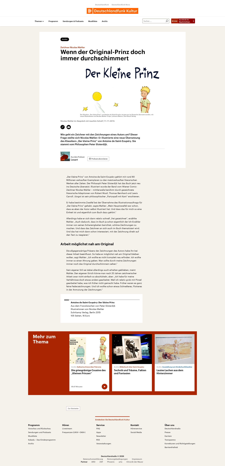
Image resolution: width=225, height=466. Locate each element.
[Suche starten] (167, 21)
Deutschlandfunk (102, 5)
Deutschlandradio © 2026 (112, 456)
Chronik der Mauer (134, 462)
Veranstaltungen (103, 443)
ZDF (101, 462)
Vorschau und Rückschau (39, 428)
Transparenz (170, 440)
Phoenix (110, 462)
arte (120, 462)
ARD (93, 462)
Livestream (67, 428)
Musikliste (92, 21)
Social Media (136, 432)
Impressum (137, 459)
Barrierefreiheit (171, 447)
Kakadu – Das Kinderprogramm (42, 440)
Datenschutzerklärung (93, 459)
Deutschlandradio (172, 428)
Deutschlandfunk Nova (121, 5)
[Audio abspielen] (104, 386)
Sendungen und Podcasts (39, 432)
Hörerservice (136, 428)
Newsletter (101, 436)
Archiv (105, 21)
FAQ (98, 428)
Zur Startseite (73, 408)
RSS (98, 440)
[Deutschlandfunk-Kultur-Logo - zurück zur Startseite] (112, 11)
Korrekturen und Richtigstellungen (180, 443)
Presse (167, 432)
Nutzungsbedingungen (117, 459)
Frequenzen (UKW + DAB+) (73, 432)
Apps (98, 432)
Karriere (168, 436)
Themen (38, 21)
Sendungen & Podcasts (73, 21)
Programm (53, 21)
